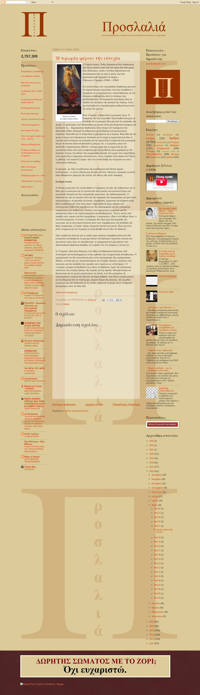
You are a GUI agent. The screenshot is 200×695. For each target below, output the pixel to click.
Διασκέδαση (158, 145)
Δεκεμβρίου (157, 475)
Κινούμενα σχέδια (168, 151)
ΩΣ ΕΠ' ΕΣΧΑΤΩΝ (167, 276)
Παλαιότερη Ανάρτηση (126, 404)
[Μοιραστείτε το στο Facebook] (117, 300)
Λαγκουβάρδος (154, 154)
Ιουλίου (155, 496)
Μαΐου (155, 505)
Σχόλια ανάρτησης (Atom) (76, 411)
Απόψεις (150, 138)
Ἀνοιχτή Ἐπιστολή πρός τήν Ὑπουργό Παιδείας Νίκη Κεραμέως (34, 449)
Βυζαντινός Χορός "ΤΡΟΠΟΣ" (33, 387)
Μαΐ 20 (157, 537)
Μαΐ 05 (157, 593)
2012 (151, 635)
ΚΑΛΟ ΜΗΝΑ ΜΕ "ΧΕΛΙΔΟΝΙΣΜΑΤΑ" (32, 460)
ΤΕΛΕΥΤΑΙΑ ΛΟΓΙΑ (32, 409)
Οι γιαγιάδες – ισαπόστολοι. (30, 372)
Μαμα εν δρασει (32, 457)
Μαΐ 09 (157, 580)
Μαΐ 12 (157, 567)
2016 (151, 471)
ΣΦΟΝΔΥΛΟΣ (30, 351)
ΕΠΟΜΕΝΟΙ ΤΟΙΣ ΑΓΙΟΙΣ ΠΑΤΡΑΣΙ (32, 324)
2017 (151, 467)
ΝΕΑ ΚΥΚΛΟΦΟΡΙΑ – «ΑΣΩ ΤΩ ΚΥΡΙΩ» (33, 392)
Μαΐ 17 (157, 550)
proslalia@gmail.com (155, 64)
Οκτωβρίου (157, 483)
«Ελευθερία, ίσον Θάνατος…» (161, 307)
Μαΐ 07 (157, 585)
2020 (151, 454)
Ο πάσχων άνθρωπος (156, 233)
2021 (151, 450)
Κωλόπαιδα (29, 469)
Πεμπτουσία (30, 273)
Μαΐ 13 (157, 563)
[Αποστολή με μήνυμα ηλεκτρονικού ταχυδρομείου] (108, 300)
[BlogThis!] (111, 300)
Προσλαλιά (155, 157)
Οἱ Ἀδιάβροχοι (31, 293)
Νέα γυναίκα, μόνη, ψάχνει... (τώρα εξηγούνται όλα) (168, 211)
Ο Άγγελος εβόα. (166, 292)
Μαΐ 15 (157, 559)
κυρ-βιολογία (30, 378)
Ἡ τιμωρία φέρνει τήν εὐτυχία (88, 58)
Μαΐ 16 (157, 555)
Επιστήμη (150, 151)
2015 (151, 622)
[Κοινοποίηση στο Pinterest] (120, 300)
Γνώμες (175, 142)
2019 (151, 458)
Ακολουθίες (168, 135)
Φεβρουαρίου (158, 612)
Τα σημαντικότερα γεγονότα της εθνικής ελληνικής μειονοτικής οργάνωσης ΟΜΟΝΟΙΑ (33, 246)
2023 (151, 445)
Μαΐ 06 (157, 589)
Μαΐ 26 (157, 517)
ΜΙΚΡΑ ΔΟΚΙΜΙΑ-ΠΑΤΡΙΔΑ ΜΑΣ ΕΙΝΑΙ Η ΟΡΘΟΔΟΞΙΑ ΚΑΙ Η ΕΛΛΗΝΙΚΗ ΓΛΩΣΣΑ (34, 402)
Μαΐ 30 (157, 508)
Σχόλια (169, 157)
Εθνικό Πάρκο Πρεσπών (34, 381)
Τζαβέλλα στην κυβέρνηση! (160, 350)
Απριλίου (156, 603)
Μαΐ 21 (157, 526)
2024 (151, 441)
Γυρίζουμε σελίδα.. (32, 436)
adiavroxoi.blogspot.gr (67, 292)
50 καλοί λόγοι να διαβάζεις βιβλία (31, 344)
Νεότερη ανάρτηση (63, 404)
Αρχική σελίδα (94, 404)
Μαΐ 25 (157, 521)
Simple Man (30, 467)
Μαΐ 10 (157, 576)
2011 (151, 639)
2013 (151, 630)
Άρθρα (66, 304)
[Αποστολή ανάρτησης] (103, 300)
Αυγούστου (157, 492)
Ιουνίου (155, 501)
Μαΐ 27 (157, 513)
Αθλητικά (150, 135)
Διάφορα (174, 145)
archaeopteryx (31, 414)
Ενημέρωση (163, 148)
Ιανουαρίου (157, 616)
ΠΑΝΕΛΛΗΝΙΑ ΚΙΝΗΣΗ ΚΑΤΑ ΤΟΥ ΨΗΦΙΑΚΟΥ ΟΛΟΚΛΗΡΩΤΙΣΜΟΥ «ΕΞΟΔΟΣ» (34, 332)
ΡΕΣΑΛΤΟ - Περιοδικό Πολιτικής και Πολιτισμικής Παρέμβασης (34, 307)
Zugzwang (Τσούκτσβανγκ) (166, 389)
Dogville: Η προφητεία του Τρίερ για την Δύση (33, 296)
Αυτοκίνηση (162, 142)
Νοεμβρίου (157, 479)
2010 (151, 643)
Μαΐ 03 (157, 598)
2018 (151, 462)
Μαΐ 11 (157, 572)
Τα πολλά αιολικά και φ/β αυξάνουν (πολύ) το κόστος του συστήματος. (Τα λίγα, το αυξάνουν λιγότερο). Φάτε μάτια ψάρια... (34, 422)
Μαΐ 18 (157, 546)
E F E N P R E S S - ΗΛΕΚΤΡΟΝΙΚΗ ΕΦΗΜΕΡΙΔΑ (33, 237)
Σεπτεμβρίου (158, 488)
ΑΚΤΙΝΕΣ (28, 255)
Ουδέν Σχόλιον (31, 434)
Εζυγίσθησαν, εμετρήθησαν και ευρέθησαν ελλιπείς (168, 327)
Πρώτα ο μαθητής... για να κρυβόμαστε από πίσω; (160, 369)
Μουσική (175, 154)
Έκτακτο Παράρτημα (34, 341)
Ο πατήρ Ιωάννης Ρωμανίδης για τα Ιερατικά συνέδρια (167, 253)
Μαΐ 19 (157, 542)
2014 (151, 626)
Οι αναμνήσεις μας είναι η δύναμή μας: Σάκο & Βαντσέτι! (35, 315)
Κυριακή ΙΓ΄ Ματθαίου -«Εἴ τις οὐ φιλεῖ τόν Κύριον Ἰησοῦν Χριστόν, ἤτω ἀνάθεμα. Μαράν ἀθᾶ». (34, 263)
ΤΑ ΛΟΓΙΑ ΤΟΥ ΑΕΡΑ (34, 368)
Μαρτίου (156, 608)
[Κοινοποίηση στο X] (114, 300)
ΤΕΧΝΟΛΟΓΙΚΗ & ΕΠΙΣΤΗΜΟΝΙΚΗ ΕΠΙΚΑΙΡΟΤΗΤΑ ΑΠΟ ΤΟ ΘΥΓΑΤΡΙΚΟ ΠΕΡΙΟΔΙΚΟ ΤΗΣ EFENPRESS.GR (34, 358)
